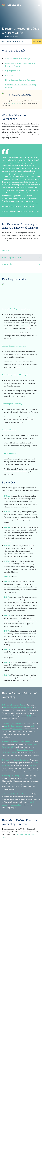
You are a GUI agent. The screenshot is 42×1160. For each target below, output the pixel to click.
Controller (32, 765)
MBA (29, 716)
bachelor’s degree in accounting (14, 708)
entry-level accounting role (13, 726)
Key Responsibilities (12, 71)
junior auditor (17, 729)
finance (29, 708)
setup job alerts (16, 805)
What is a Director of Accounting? (17, 59)
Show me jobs (37, 41)
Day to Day (9, 75)
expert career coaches (14, 103)
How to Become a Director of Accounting (20, 80)
